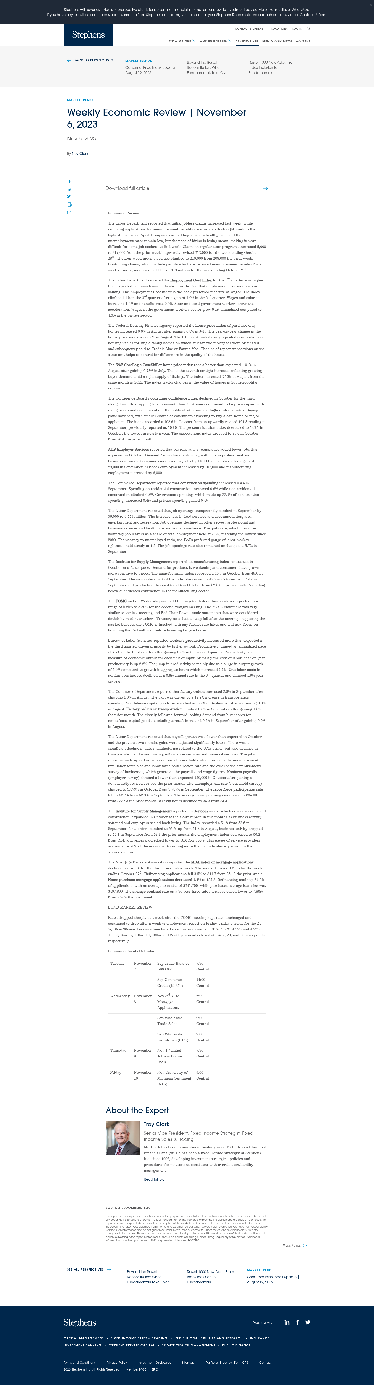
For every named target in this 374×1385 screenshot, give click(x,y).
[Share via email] (69, 212)
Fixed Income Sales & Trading (139, 1338)
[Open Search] (308, 28)
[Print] (69, 204)
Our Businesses (213, 41)
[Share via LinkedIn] (69, 189)
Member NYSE (136, 1369)
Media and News (277, 41)
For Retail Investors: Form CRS (227, 1362)
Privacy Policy (117, 1362)
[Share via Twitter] (69, 197)
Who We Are (180, 41)
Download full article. (128, 188)
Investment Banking (83, 1345)
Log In (297, 28)
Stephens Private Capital (132, 1345)
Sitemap (188, 1362)
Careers (303, 41)
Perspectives (247, 41)
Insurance (259, 1338)
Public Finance (236, 1345)
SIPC (155, 1369)
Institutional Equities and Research (209, 1338)
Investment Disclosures (154, 1362)
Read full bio (154, 1179)
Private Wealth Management (188, 1345)
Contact (265, 1362)
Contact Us (309, 15)
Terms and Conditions (79, 1362)
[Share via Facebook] (69, 181)
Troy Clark (80, 153)
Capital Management (84, 1338)
